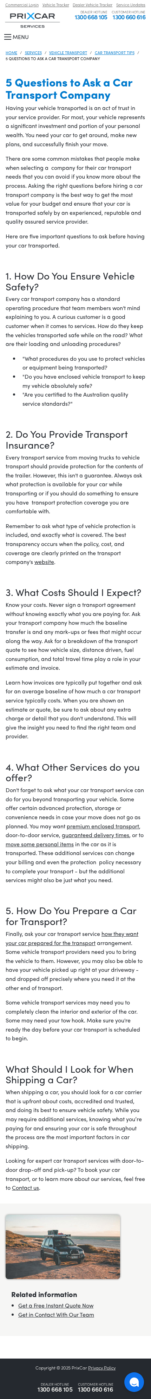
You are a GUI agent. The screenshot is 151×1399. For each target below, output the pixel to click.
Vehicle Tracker (55, 4)
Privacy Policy (102, 1367)
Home (11, 52)
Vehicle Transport (68, 52)
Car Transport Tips (114, 52)
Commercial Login (22, 4)
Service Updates (130, 4)
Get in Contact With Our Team (56, 1314)
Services (33, 52)
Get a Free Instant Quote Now (55, 1305)
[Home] (32, 19)
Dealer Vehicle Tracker (92, 4)
